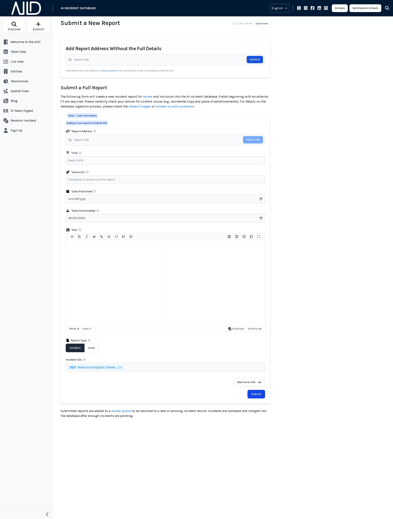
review (147, 96)
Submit (255, 59)
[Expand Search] (384, 8)
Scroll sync (238, 328)
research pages (140, 106)
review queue (109, 70)
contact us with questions (175, 106)
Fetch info (253, 139)
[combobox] (166, 180)
